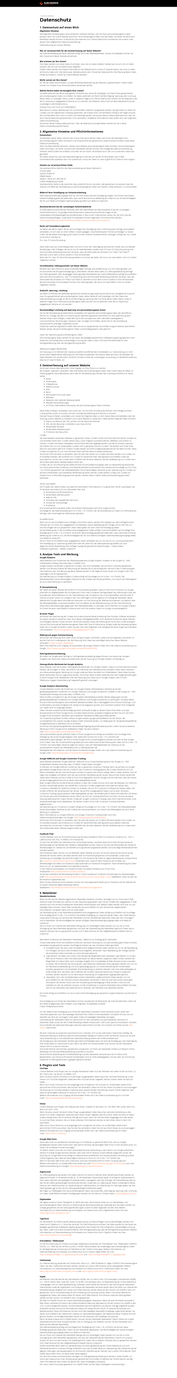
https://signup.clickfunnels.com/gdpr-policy (99, 1271)
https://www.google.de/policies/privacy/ (90, 817)
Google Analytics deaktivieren (61, 643)
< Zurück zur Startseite (47, 16)
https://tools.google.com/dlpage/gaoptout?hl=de (74, 629)
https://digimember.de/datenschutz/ (55, 1213)
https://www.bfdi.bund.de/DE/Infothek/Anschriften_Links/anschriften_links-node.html (75, 220)
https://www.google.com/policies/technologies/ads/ (73, 753)
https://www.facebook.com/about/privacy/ (68, 871)
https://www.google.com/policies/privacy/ (86, 1166)
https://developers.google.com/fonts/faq (108, 1163)
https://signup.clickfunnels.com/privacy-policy (58, 1271)
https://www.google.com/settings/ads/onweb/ (62, 731)
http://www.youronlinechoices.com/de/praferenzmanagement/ (76, 887)
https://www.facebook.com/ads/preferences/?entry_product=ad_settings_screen (78, 877)
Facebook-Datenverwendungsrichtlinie (59, 861)
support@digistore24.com (125, 1193)
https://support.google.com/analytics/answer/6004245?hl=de (72, 648)
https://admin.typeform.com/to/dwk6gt (56, 1235)
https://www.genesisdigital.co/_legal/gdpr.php (106, 1254)
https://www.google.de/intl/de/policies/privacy (64, 1098)
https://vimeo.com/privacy (55, 1133)
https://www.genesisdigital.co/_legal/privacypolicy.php (61, 1254)
